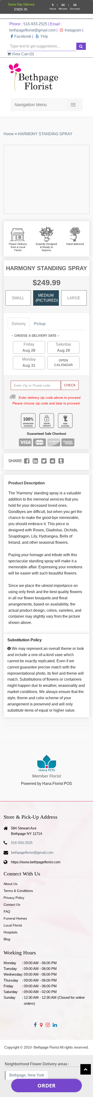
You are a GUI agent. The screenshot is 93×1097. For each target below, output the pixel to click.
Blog (7, 939)
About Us (10, 884)
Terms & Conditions (18, 891)
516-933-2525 (35, 24)
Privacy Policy (14, 898)
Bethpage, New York (26, 1075)
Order (46, 1085)
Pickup (40, 324)
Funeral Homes (15, 918)
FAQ (7, 911)
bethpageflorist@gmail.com (32, 30)
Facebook (22, 36)
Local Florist (13, 925)
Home (9, 134)
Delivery (19, 324)
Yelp (44, 36)
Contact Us (12, 904)
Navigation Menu (31, 104)
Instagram (73, 30)
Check (70, 385)
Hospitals (10, 932)
